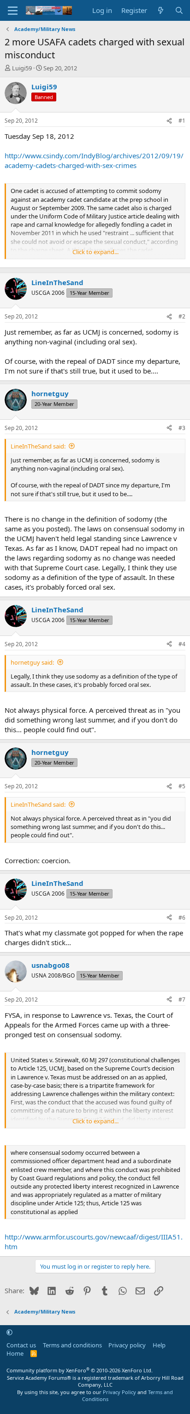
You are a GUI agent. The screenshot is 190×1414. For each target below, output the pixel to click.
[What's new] (161, 10)
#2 (181, 316)
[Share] (169, 121)
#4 (181, 644)
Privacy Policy (119, 1392)
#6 (181, 918)
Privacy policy (127, 1345)
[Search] (179, 10)
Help (159, 1345)
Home (15, 1353)
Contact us (21, 1345)
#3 (181, 428)
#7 (181, 999)
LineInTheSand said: (38, 446)
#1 (181, 121)
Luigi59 (22, 68)
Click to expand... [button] (95, 252)
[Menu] (13, 10)
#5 (181, 786)
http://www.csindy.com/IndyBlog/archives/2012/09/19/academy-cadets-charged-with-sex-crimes (94, 160)
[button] (9, 1332)
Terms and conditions (72, 1345)
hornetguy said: (32, 662)
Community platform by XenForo (79, 1370)
